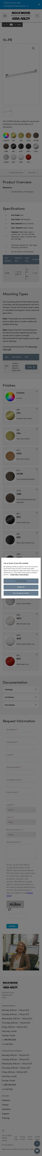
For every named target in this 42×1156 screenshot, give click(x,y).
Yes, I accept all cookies (21, 593)
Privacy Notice (24, 575)
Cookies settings (21, 581)
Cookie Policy (14, 575)
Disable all (21, 587)
